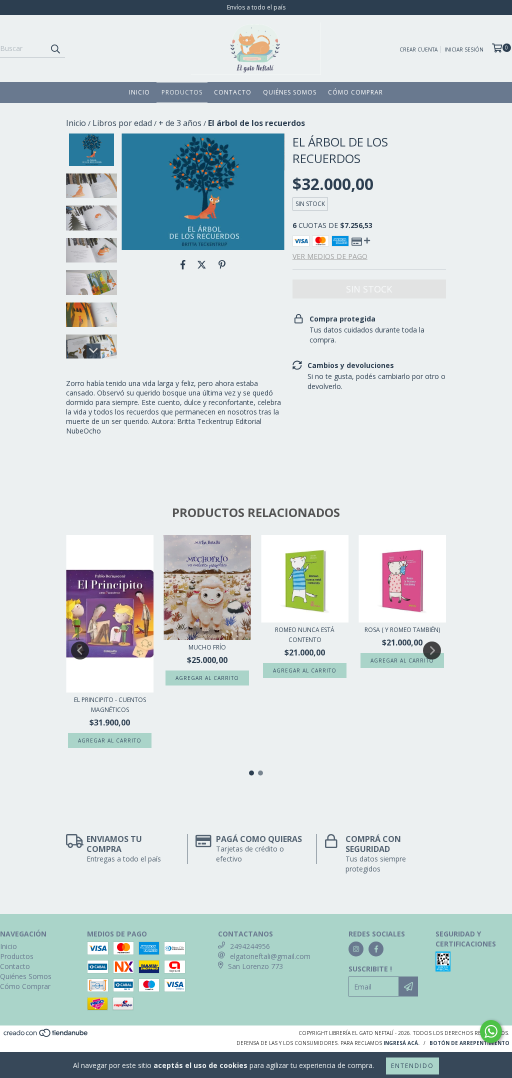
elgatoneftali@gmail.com (270, 956)
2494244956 (250, 946)
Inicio (139, 92)
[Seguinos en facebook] (376, 949)
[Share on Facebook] (183, 265)
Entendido (412, 1066)
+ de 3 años (180, 123)
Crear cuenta (419, 49)
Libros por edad (122, 123)
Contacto (233, 92)
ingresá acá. (402, 1043)
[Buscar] (55, 49)
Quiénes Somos (289, 92)
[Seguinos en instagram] (356, 949)
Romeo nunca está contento (304, 635)
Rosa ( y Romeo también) (402, 630)
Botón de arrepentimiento (470, 1043)
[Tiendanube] (46, 1035)
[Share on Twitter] (201, 265)
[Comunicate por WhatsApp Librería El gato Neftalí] (491, 1031)
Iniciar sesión (464, 49)
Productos (182, 92)
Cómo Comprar (355, 92)
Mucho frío (207, 647)
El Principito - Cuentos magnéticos (110, 705)
